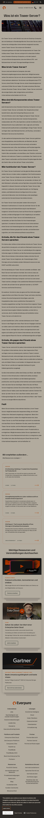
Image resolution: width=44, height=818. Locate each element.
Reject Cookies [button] (18, 813)
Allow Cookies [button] (7, 813)
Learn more (6, 808)
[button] (30, 813)
